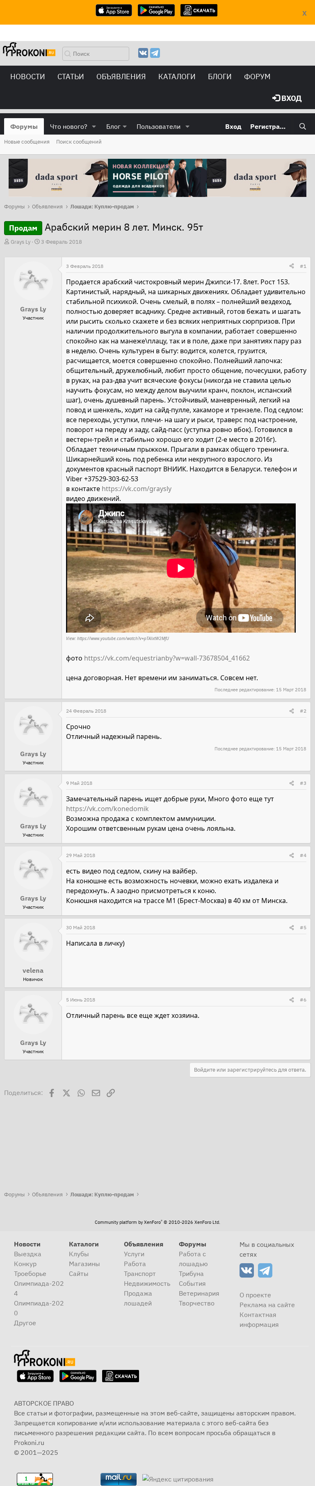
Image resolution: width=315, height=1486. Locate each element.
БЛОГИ (220, 76)
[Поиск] (302, 126)
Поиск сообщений (79, 141)
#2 (303, 711)
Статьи (70, 76)
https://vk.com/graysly (136, 488)
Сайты (79, 1273)
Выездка (27, 1254)
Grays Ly (20, 241)
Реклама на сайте (267, 1305)
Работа (135, 1264)
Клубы (79, 1254)
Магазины (84, 1264)
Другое (25, 1323)
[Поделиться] (291, 266)
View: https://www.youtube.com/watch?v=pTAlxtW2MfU (117, 638)
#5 (303, 927)
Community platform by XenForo (157, 1222)
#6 (303, 1000)
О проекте (255, 1295)
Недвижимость (147, 1283)
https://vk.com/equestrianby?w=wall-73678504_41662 (167, 658)
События (192, 1283)
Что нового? (68, 126)
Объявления (121, 76)
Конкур (25, 1264)
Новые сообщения (27, 141)
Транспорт (140, 1273)
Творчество (197, 1303)
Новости (27, 76)
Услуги (134, 1254)
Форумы (24, 126)
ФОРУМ (257, 76)
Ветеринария (199, 1293)
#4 (303, 855)
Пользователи (158, 126)
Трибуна (191, 1273)
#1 (303, 266)
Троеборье (30, 1273)
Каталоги (177, 76)
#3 (303, 783)
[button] (94, 126)
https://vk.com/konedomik (107, 808)
